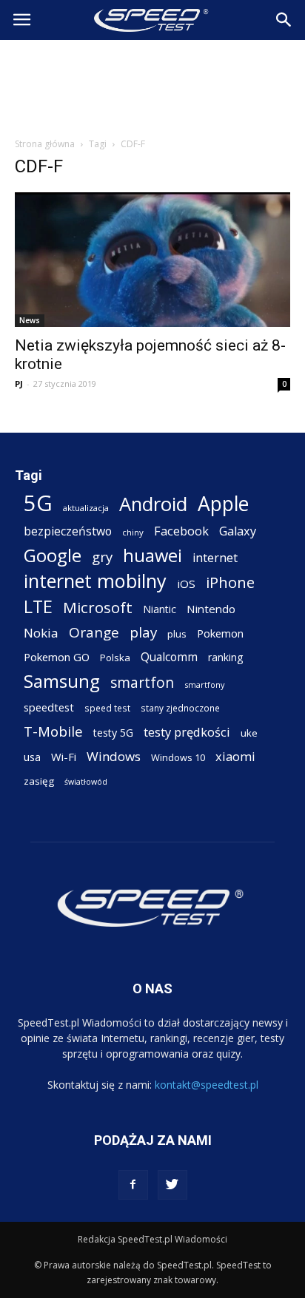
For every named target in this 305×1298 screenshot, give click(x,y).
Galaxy (237, 530)
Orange (94, 632)
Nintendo (211, 608)
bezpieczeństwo (68, 531)
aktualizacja (86, 507)
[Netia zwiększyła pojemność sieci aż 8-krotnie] (152, 259)
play (143, 632)
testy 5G (113, 733)
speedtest (49, 707)
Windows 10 (178, 757)
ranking (225, 657)
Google (52, 555)
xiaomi (235, 756)
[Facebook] (133, 1185)
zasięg (39, 781)
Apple (223, 504)
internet (215, 558)
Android (153, 504)
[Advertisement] (152, 84)
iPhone (230, 582)
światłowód (85, 782)
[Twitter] (172, 1185)
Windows (114, 756)
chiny (133, 532)
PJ (19, 383)
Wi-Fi (63, 756)
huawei (152, 556)
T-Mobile (53, 731)
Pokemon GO (57, 656)
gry (102, 556)
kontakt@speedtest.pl (206, 1085)
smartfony (204, 684)
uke (249, 733)
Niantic (159, 609)
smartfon (142, 682)
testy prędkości (187, 732)
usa (32, 757)
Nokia (41, 632)
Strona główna (45, 144)
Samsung (62, 681)
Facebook (181, 530)
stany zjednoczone (180, 708)
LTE (38, 607)
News (29, 320)
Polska (115, 657)
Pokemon (220, 633)
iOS (186, 583)
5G (38, 503)
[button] (284, 20)
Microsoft (98, 607)
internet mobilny (95, 581)
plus (177, 633)
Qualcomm (169, 657)
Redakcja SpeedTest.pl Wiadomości (152, 1239)
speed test (107, 708)
